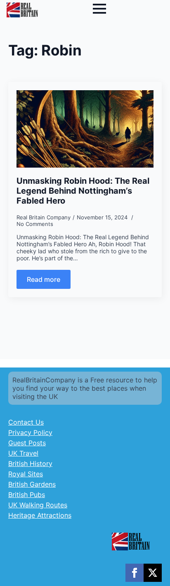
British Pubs (26, 494)
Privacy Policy (30, 432)
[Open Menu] (99, 8)
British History (30, 463)
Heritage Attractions (39, 515)
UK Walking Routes (37, 505)
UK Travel (23, 453)
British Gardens (32, 484)
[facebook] (134, 573)
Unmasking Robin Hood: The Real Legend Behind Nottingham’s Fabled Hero (83, 191)
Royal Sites (25, 474)
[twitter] (153, 573)
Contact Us (26, 422)
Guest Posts (27, 443)
